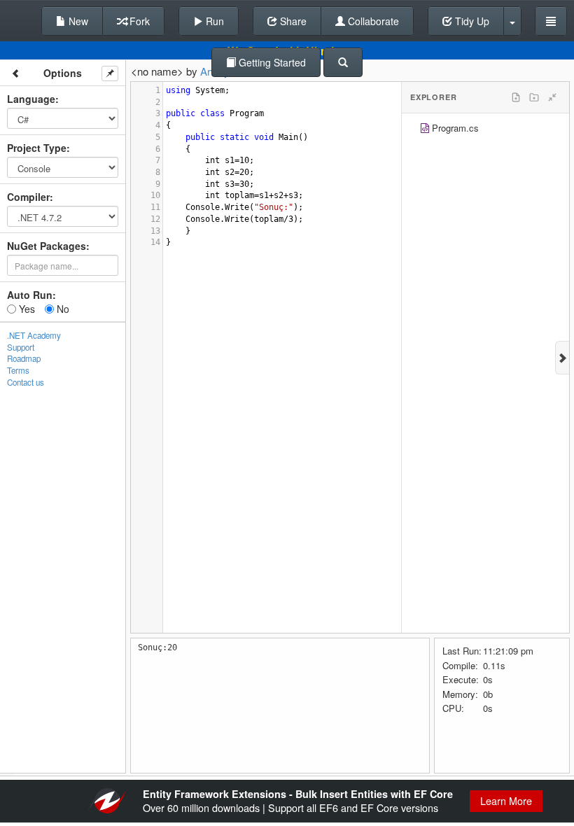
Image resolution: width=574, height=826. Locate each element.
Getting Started (271, 62)
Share (292, 21)
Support (20, 347)
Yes (25, 309)
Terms (18, 370)
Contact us (25, 382)
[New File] (515, 97)
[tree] (485, 130)
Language (31, 99)
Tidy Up (470, 21)
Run (213, 21)
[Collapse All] (552, 97)
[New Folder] (534, 97)
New (77, 21)
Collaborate (372, 21)
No (61, 309)
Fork (138, 21)
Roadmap (24, 358)
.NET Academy (34, 335)
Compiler (28, 197)
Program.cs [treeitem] (455, 127)
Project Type (36, 148)
